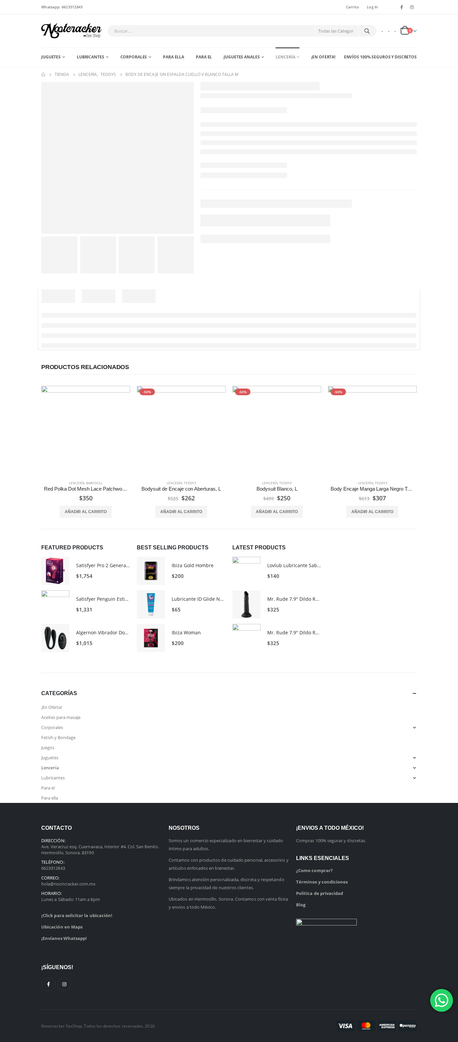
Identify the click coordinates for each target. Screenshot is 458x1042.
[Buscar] (367, 31)
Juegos (47, 747)
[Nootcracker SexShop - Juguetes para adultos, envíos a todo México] (71, 31)
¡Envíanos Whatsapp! (64, 938)
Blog (300, 905)
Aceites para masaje (60, 717)
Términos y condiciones (322, 882)
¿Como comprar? (314, 870)
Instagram (64, 984)
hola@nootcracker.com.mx (68, 884)
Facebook (48, 984)
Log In (372, 6)
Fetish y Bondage (58, 737)
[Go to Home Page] (43, 75)
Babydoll (94, 483)
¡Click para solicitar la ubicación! (76, 915)
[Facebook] (401, 7)
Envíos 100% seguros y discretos (380, 57)
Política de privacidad (319, 893)
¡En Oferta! (323, 57)
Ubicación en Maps (61, 927)
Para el (204, 57)
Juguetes (51, 57)
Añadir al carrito (86, 511)
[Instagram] (412, 7)
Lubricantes (90, 57)
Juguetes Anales (242, 57)
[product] (85, 430)
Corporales (133, 57)
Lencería (285, 57)
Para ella (173, 57)
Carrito (352, 6)
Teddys (190, 483)
